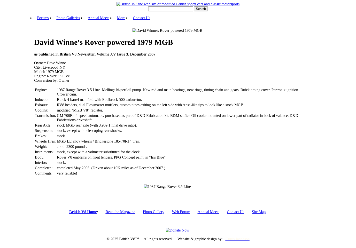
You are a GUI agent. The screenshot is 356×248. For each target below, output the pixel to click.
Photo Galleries (68, 18)
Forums (43, 18)
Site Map (259, 212)
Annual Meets (98, 18)
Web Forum (181, 212)
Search (201, 9)
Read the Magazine (120, 212)
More (121, 18)
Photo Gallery (153, 212)
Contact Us (141, 18)
